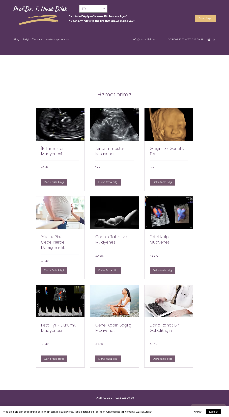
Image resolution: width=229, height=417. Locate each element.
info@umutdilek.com (145, 39)
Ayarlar (198, 411)
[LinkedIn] (214, 39)
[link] (60, 151)
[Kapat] (225, 411)
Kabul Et (213, 411)
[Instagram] (209, 39)
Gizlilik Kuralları (144, 411)
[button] (54, 182)
